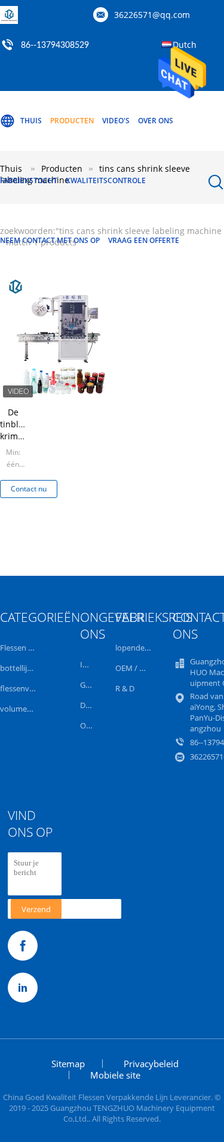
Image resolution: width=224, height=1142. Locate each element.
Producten (72, 121)
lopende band (140, 647)
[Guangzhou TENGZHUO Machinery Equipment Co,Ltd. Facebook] (23, 946)
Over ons (155, 121)
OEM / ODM (136, 668)
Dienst (91, 705)
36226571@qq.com (152, 14)
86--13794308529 (55, 45)
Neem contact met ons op (50, 240)
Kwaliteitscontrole (106, 180)
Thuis (31, 121)
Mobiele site (115, 1075)
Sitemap (68, 1063)
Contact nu (29, 489)
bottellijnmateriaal (32, 668)
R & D (124, 688)
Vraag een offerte (143, 240)
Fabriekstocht (28, 180)
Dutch (185, 44)
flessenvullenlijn (28, 688)
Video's (116, 121)
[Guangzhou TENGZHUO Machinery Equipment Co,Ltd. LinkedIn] (23, 988)
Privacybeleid (151, 1063)
